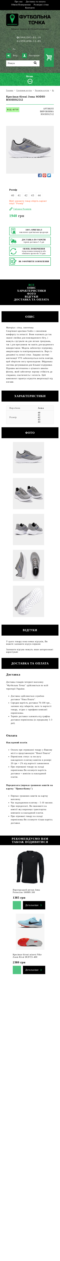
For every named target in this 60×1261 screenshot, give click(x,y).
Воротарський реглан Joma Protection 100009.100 (26, 891)
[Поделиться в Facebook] (40, 175)
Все (31, 285)
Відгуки (31, 296)
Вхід (15, 55)
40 (12, 195)
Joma (41, 408)
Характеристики (31, 290)
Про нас (19, 1)
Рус (14, 49)
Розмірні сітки (41, 5)
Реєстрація (34, 55)
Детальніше (32, 905)
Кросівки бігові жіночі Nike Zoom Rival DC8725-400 (27, 955)
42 (25, 195)
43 (32, 195)
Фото (31, 293)
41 (19, 195)
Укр (9, 49)
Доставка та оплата (36, 1)
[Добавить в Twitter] (49, 175)
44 (39, 195)
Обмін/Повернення (21, 5)
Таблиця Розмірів (22, 209)
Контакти (30, 8)
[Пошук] (35, 63)
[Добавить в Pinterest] (44, 175)
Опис (31, 287)
